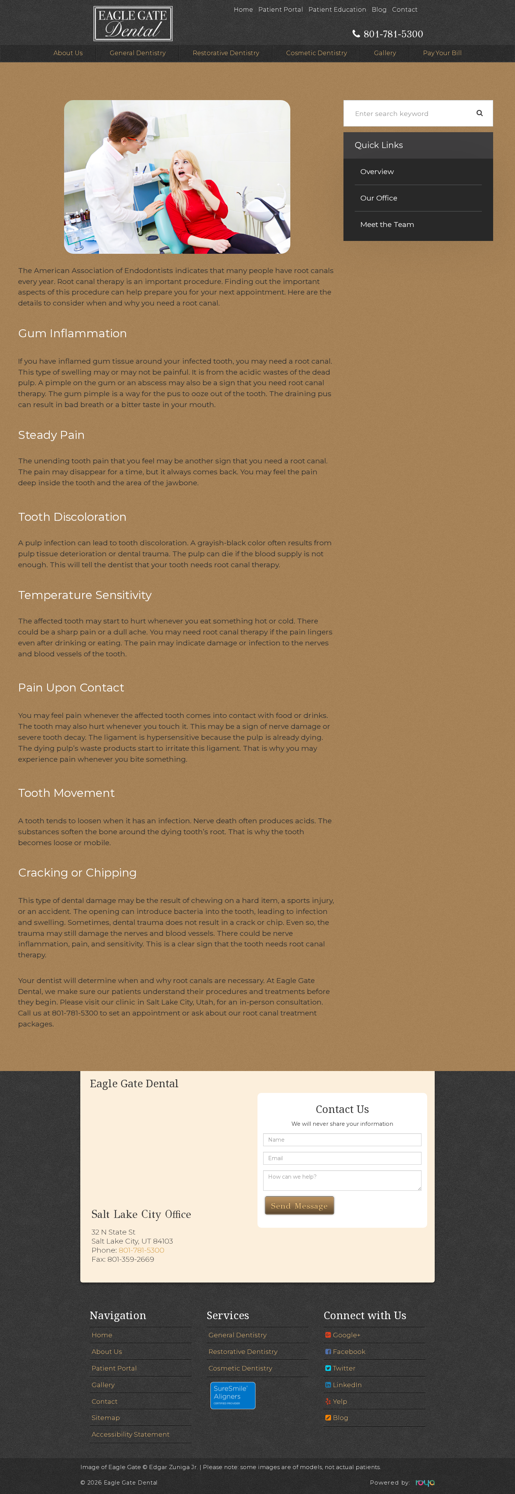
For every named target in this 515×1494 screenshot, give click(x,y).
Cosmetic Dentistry (316, 53)
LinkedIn (347, 1385)
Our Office (378, 197)
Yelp (340, 1401)
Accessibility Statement (131, 1434)
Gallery (385, 53)
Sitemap (106, 1417)
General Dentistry (138, 53)
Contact (405, 9)
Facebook (349, 1351)
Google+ (346, 1335)
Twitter (344, 1368)
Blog (379, 9)
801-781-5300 (141, 1250)
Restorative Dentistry (226, 53)
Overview (377, 171)
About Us (68, 53)
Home (243, 9)
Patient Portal (280, 9)
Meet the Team (387, 224)
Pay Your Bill (442, 53)
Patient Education (337, 9)
